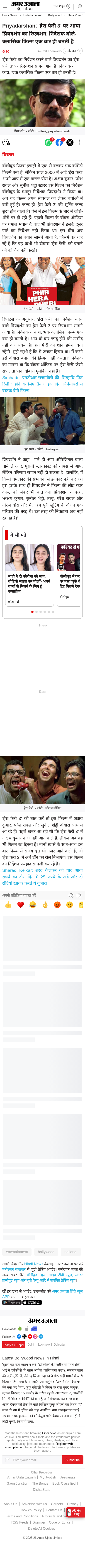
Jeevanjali (67, 1477)
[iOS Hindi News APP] (32, 1302)
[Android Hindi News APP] (12, 1302)
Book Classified (63, 1483)
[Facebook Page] (19, 1336)
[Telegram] (41, 1336)
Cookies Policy (30, 1510)
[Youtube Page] (30, 1336)
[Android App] (20, 1328)
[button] (32, 612)
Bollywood (54, 15)
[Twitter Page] (24, 1336)
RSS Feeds (20, 1522)
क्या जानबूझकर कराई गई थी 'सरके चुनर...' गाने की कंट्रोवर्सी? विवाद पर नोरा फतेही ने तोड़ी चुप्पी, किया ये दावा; (41, 1415)
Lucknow (44, 1344)
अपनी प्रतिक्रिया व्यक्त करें (19, 895)
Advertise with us (34, 1504)
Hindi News (9, 15)
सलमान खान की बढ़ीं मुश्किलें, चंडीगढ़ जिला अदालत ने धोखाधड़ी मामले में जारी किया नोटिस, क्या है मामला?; (42, 1376)
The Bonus (40, 1483)
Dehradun (60, 1344)
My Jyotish (48, 1477)
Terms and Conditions (22, 1516)
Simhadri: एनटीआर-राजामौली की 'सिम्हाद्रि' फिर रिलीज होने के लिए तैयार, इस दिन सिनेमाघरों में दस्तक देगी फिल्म (42, 384)
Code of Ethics (60, 1522)
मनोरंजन (70, 51)
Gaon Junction (17, 1483)
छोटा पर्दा (13, 601)
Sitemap (39, 1522)
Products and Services (59, 1516)
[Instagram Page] (35, 1336)
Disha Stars (41, 1489)
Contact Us (54, 1510)
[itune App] (27, 1328)
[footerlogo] (42, 1321)
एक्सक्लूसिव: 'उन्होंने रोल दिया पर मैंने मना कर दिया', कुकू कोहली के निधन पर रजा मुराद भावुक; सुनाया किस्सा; (41, 1387)
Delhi (30, 1344)
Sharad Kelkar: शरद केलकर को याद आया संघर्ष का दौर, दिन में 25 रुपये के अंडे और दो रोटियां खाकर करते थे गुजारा (42, 877)
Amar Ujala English (21, 1477)
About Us (10, 1504)
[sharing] (79, 142)
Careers (57, 1504)
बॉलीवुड (64, 596)
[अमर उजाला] (25, 10)
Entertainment (32, 15)
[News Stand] (34, 1328)
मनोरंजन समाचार (14, 1269)
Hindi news (49, 1433)
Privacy (72, 1504)
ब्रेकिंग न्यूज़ (68, 1280)
